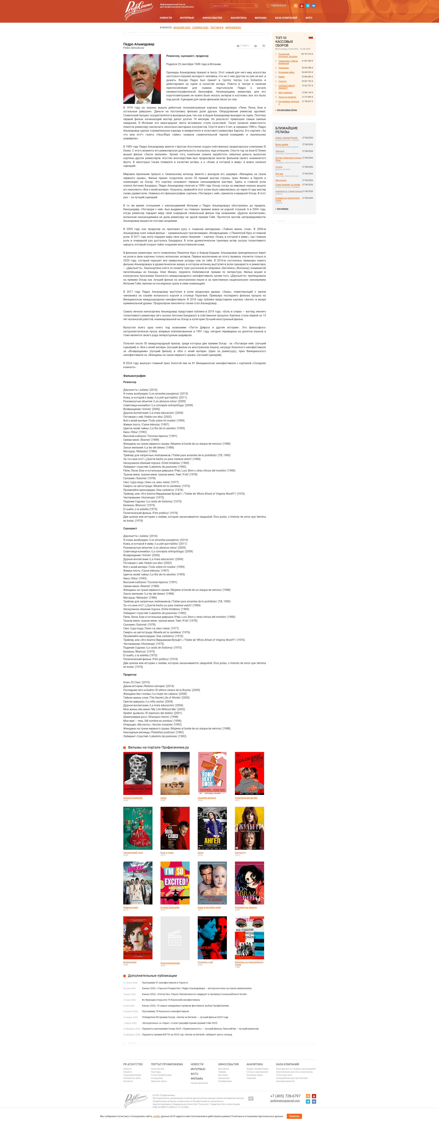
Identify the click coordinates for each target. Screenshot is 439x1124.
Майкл (281, 77)
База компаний (286, 17)
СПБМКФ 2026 (200, 27)
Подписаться (278, 5)
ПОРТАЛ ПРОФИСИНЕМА (167, 1064)
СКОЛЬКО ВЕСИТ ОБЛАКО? (286, 87)
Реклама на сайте (132, 1078)
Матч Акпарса (285, 92)
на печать (255, 46)
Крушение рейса (286, 72)
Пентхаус (279, 151)
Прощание (283, 68)
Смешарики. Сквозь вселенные (288, 62)
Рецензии (251, 1078)
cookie (156, 1116)
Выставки (223, 1075)
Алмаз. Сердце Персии (286, 138)
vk (313, 5)
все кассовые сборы (287, 110)
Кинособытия (212, 17)
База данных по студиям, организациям (296, 1069)
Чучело (278, 167)
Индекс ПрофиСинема (257, 1069)
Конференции (225, 1081)
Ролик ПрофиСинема (161, 1075)
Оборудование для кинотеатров (292, 1078)
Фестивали (223, 1069)
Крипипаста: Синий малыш (288, 191)
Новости (166, 17)
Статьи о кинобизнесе (257, 1072)
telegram (307, 5)
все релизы (282, 208)
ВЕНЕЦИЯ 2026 (181, 27)
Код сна (279, 173)
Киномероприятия (285, 1081)
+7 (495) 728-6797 (285, 1096)
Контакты (128, 1081)
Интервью (187, 17)
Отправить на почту (263, 45)
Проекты (127, 1072)
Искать (256, 6)
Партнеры (156, 1072)
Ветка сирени (281, 144)
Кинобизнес (233, 27)
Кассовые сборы (255, 1075)
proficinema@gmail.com (285, 1100)
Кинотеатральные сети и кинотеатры (294, 1072)
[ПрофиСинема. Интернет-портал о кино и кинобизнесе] (139, 7)
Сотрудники (157, 1078)
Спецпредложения (132, 1075)
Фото (308, 17)
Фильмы (260, 17)
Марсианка (280, 180)
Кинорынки (223, 1078)
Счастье (282, 81)
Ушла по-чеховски (287, 97)
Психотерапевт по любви (287, 184)
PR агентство (133, 1064)
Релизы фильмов (199, 1083)
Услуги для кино (284, 1075)
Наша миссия (157, 1069)
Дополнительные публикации (152, 976)
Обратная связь (159, 1081)
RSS (295, 5)
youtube (301, 5)
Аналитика (239, 17)
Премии (222, 1072)
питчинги (216, 27)
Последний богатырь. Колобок (287, 55)
